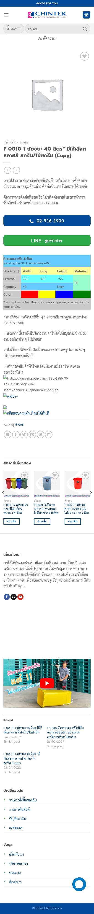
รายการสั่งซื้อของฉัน (23, 800)
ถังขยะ (24, 142)
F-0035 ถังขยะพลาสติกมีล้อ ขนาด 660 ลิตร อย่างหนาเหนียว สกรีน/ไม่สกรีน (65, 732)
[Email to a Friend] (32, 434)
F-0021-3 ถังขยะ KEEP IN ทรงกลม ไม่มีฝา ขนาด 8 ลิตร (46, 509)
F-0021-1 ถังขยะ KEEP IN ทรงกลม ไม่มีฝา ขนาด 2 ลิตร (77, 509)
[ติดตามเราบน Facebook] (7, 597)
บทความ (15, 873)
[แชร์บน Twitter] (24, 434)
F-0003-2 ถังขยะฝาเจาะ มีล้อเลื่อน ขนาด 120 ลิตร (15, 509)
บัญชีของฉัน (17, 819)
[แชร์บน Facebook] (16, 434)
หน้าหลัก (9, 142)
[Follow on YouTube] (20, 597)
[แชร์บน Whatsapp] (7, 434)
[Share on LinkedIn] (48, 434)
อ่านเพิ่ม (11, 521)
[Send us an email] (13, 597)
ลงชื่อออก (16, 828)
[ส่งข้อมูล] (85, 28)
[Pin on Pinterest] (40, 434)
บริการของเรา (18, 863)
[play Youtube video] (47, 683)
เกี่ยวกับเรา (16, 854)
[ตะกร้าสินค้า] (86, 15)
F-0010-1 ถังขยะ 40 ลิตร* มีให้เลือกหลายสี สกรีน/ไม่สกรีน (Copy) (21, 758)
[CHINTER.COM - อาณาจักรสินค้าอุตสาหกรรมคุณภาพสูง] (47, 15)
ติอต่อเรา (15, 882)
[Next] (91, 501)
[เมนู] (6, 14)
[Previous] (3, 501)
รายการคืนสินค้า (20, 809)
